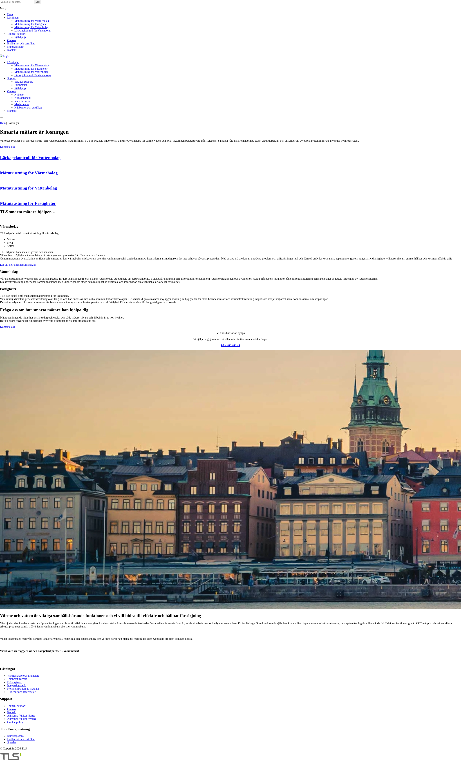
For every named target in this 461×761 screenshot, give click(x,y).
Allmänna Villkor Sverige (21, 718)
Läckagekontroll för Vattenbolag (32, 30)
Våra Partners (22, 101)
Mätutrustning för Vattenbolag (31, 27)
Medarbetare (21, 104)
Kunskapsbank (15, 46)
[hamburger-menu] (1, 117)
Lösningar (13, 17)
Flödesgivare (14, 682)
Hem (10, 14)
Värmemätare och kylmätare (23, 675)
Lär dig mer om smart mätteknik (18, 264)
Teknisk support (16, 33)
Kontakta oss (7, 146)
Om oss (11, 40)
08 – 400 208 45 (230, 345)
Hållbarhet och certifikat (21, 43)
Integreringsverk (16, 685)
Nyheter (19, 94)
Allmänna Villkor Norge (21, 715)
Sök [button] (37, 2)
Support (11, 78)
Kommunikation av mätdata (23, 688)
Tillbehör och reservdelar (21, 691)
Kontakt (11, 49)
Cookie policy (15, 722)
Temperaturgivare (17, 678)
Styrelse (11, 742)
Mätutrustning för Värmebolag (31, 20)
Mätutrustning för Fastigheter (30, 24)
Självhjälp (20, 37)
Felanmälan (21, 84)
